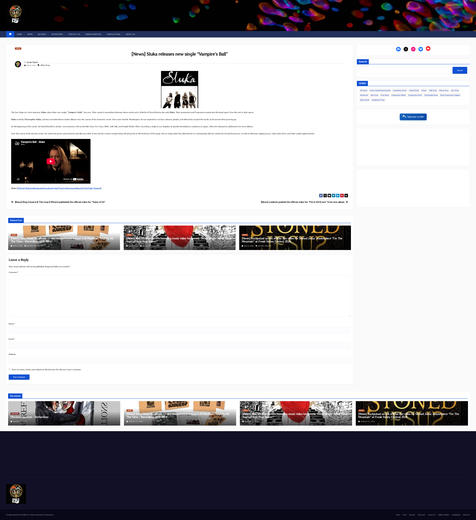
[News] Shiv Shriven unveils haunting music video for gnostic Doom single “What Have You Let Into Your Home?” (178, 239)
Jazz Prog (455, 90)
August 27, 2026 (20, 421)
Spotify (80, 188)
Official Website (25, 188)
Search (363, 61)
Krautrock (364, 95)
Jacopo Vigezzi (32, 62)
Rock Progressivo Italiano (450, 95)
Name (12, 324)
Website (12, 354)
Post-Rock (385, 95)
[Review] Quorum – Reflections (29, 417)
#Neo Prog (45, 65)
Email (12, 339)
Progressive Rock (415, 95)
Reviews (42, 34)
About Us (130, 34)
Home (19, 34)
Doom (424, 90)
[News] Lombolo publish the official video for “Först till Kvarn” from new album (302, 202)
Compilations (113, 34)
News (30, 34)
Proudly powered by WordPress (17, 515)
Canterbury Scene (399, 90)
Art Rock (363, 90)
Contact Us (74, 34)
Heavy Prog (443, 90)
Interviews (57, 34)
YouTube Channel (93, 188)
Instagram (71, 188)
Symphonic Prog (378, 100)
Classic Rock (414, 90)
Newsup (39, 515)
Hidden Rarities (93, 34)
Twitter (62, 188)
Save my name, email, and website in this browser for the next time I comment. (46, 369)
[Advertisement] (413, 147)
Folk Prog (432, 90)
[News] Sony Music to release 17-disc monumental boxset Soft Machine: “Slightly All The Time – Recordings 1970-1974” (62, 239)
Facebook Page (51, 188)
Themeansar (49, 515)
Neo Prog (374, 95)
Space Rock (364, 100)
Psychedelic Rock (431, 95)
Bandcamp (38, 188)
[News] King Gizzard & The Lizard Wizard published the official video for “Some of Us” (60, 202)
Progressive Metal (398, 95)
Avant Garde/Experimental (380, 90)
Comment (13, 272)
